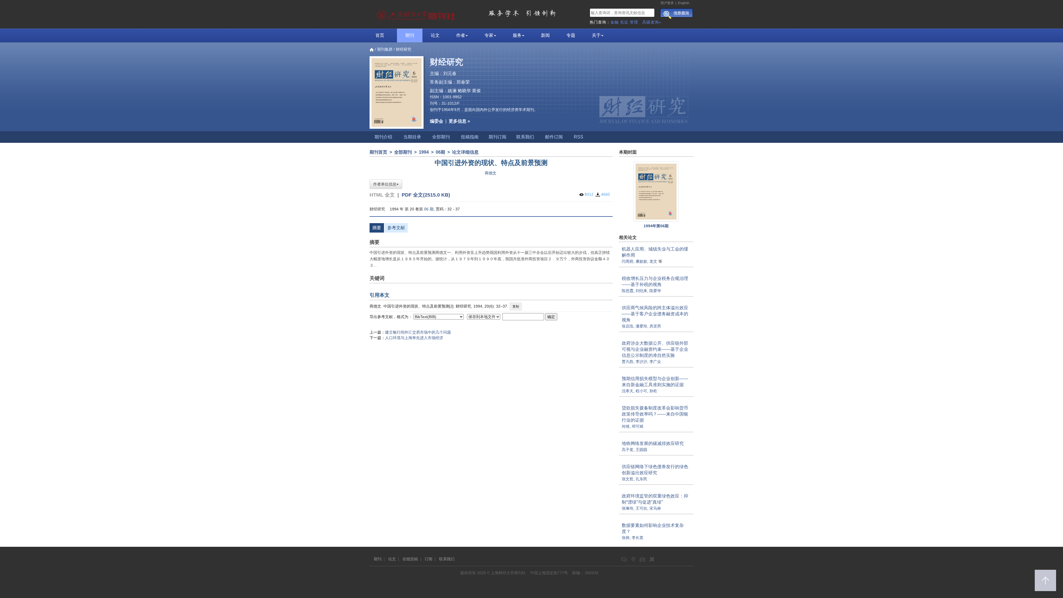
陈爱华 (655, 290)
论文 (435, 35)
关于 (596, 35)
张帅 (625, 537)
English (683, 3)
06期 (440, 152)
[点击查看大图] (656, 191)
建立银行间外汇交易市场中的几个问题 (418, 332)
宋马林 (655, 508)
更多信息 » (459, 121)
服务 (517, 35)
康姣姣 (641, 261)
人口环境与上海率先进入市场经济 (414, 338)
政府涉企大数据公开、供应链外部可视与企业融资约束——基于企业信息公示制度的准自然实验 (655, 349)
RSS (578, 137)
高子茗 (627, 449)
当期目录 (412, 137)
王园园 (641, 449)
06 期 (429, 209)
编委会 (436, 121)
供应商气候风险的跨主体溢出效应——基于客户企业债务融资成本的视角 (655, 313)
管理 (634, 22)
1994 (424, 152)
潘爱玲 (641, 326)
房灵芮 (655, 326)
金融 (614, 22)
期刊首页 (378, 152)
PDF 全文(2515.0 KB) (426, 195)
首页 (379, 35)
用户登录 (667, 3)
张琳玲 (627, 508)
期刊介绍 (383, 137)
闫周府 (627, 261)
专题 (570, 35)
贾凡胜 (627, 361)
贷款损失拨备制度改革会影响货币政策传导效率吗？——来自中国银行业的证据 (655, 414)
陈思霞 (627, 290)
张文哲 (627, 479)
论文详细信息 (465, 152)
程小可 (641, 391)
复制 (515, 306)
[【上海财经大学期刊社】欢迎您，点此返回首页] (416, 14)
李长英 (637, 537)
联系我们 (525, 137)
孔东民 (641, 479)
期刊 (409, 35)
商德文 (490, 173)
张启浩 (627, 326)
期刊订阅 (497, 137)
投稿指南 (470, 137)
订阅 (428, 559)
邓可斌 (637, 426)
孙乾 (653, 391)
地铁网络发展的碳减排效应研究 (653, 443)
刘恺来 (641, 290)
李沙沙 (641, 361)
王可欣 (641, 508)
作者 (460, 35)
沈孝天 (627, 391)
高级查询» (651, 22)
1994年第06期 (656, 226)
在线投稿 (410, 559)
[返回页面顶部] (1045, 580)
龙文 (653, 261)
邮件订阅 (554, 137)
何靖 (625, 426)
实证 (624, 22)
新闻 (545, 35)
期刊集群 (385, 49)
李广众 (655, 361)
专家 (488, 35)
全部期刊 (441, 137)
